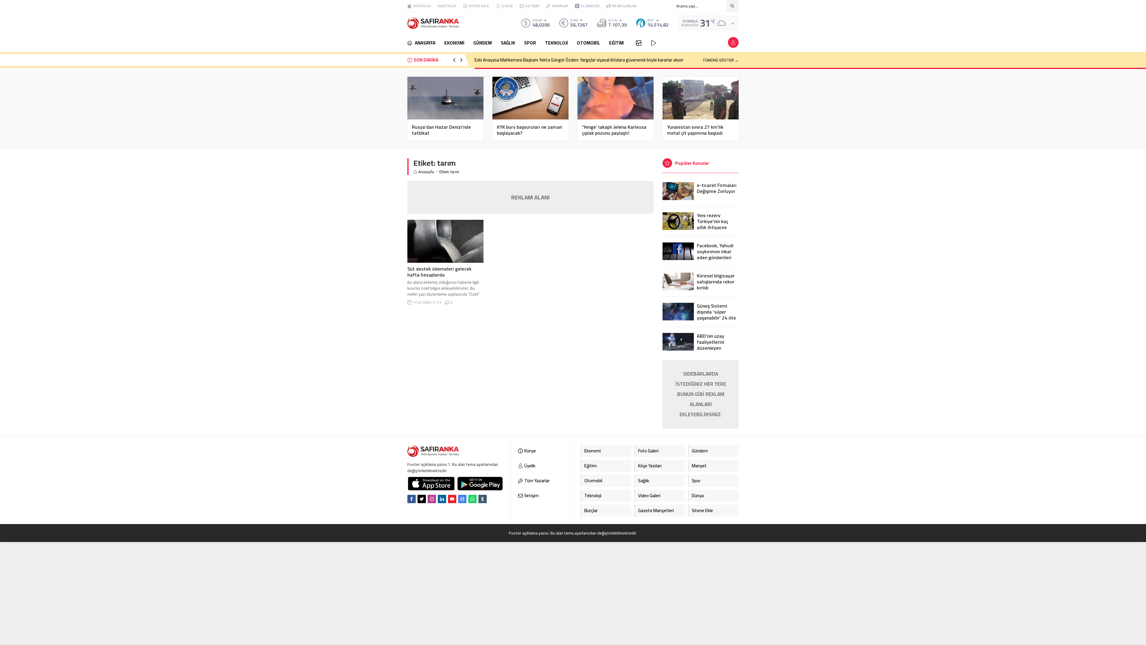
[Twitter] (422, 499)
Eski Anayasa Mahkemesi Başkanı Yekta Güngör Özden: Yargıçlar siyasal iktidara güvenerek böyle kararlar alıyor (579, 60)
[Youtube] (452, 499)
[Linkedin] (442, 499)
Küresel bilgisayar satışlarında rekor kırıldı (716, 282)
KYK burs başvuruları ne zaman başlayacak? (529, 130)
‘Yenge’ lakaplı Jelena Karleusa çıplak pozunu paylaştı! (614, 130)
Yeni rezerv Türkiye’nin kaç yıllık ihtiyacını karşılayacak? (712, 224)
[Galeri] (639, 43)
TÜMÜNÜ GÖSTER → (721, 60)
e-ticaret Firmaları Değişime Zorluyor (717, 188)
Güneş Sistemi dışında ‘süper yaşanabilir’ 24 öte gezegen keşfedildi (717, 315)
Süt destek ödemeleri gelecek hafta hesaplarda (439, 271)
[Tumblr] (482, 499)
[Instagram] (432, 499)
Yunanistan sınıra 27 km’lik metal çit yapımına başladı (695, 130)
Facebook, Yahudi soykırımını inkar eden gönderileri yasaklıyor (715, 254)
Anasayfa (426, 171)
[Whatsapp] (472, 499)
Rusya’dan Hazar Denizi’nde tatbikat (441, 130)
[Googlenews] (462, 499)
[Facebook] (411, 499)
